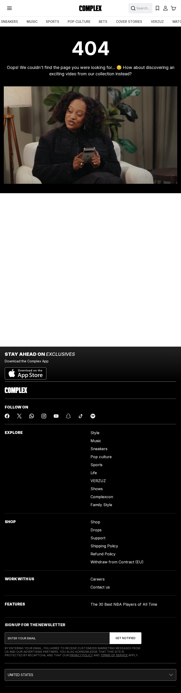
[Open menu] (9, 8)
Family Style (101, 504)
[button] (90, 675)
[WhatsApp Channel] (31, 416)
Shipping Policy (104, 546)
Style (94, 432)
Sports (96, 464)
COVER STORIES (129, 22)
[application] (90, 135)
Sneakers (98, 448)
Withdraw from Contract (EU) (117, 562)
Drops (96, 530)
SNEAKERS (9, 22)
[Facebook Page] (7, 416)
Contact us (100, 587)
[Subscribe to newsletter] (125, 638)
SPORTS (52, 22)
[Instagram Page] (43, 416)
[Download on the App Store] (25, 371)
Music (95, 440)
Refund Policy (102, 554)
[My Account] (165, 8)
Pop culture (101, 456)
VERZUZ (157, 22)
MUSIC (32, 22)
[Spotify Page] (92, 416)
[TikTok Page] (80, 416)
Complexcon (101, 496)
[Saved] (157, 8)
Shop (95, 522)
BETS (103, 22)
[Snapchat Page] (68, 416)
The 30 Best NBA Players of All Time (123, 604)
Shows (96, 488)
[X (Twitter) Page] (19, 416)
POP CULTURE (79, 22)
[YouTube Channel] (56, 416)
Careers (97, 579)
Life (93, 472)
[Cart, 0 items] (173, 8)
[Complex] (90, 8)
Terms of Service (114, 655)
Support (97, 538)
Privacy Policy (81, 655)
